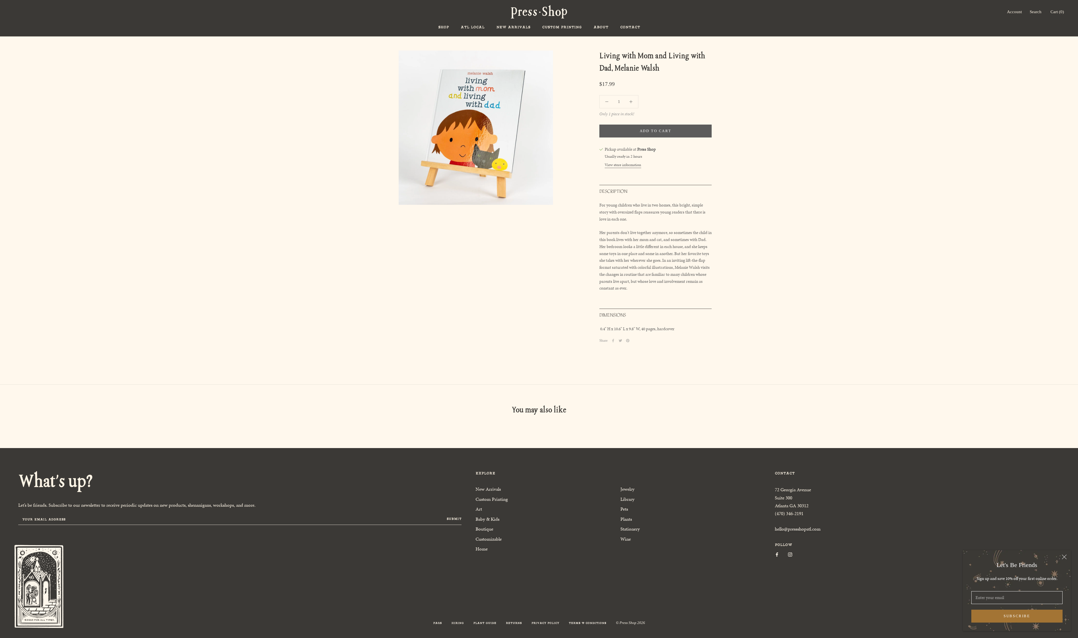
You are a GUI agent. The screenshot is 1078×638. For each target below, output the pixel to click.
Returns (514, 623)
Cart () (1057, 12)
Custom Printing (562, 27)
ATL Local (473, 27)
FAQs (437, 623)
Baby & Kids (487, 519)
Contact (630, 27)
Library (627, 499)
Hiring (457, 623)
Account (1014, 12)
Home (482, 548)
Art (479, 509)
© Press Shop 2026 (630, 623)
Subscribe (1017, 616)
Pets (624, 509)
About (600, 27)
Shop (443, 27)
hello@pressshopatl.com (798, 528)
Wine (625, 539)
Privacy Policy (545, 623)
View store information (623, 164)
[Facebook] (613, 340)
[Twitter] (620, 340)
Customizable (489, 539)
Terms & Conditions (587, 623)
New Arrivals (513, 27)
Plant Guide (484, 623)
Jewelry (627, 489)
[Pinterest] (627, 340)
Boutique (484, 528)
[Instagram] (790, 554)
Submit (454, 519)
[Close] (1064, 556)
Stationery (630, 528)
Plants (626, 519)
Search (1036, 12)
